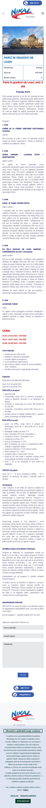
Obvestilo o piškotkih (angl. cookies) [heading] (23, 731)
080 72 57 (34, 3)
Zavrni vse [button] (14, 796)
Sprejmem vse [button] (23, 801)
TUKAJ (25, 790)
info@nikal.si (25, 694)
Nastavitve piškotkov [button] (28, 796)
